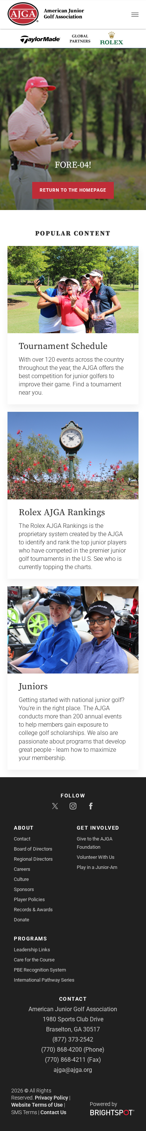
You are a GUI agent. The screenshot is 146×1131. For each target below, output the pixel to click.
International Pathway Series (44, 980)
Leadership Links (32, 949)
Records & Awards (33, 909)
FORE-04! (73, 165)
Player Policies (29, 899)
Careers (22, 869)
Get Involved (98, 828)
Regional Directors (33, 859)
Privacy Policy (51, 1098)
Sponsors (24, 889)
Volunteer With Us (96, 857)
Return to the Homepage (73, 190)
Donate (21, 919)
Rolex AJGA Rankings (62, 512)
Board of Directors (33, 849)
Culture (21, 879)
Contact (22, 839)
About (24, 828)
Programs (30, 939)
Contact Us (53, 1112)
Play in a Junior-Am (97, 867)
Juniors (33, 686)
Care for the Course (34, 960)
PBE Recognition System (40, 970)
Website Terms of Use (37, 1105)
